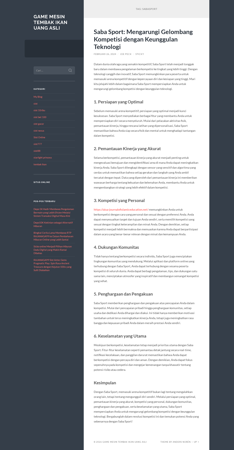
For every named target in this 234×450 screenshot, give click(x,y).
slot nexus (39, 130)
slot (36, 103)
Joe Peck (126, 54)
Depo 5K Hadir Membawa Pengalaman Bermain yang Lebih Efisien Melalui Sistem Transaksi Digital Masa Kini (54, 212)
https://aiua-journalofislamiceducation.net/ (121, 209)
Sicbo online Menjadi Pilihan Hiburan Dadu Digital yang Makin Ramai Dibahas (53, 250)
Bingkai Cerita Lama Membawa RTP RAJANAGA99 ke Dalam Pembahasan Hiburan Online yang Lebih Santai (53, 236)
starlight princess (43, 157)
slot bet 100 (40, 117)
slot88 (37, 150)
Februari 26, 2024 (105, 54)
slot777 (38, 144)
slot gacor (39, 123)
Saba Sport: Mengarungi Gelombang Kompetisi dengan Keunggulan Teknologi (143, 39)
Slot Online (39, 137)
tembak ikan (40, 164)
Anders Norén (182, 442)
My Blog (38, 96)
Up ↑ (196, 442)
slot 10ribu (39, 110)
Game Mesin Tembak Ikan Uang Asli (50, 22)
